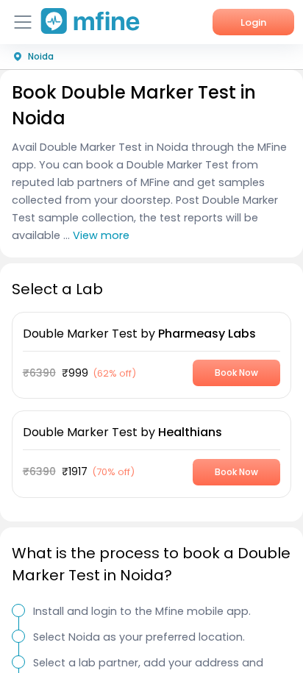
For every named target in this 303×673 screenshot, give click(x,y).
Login (253, 22)
